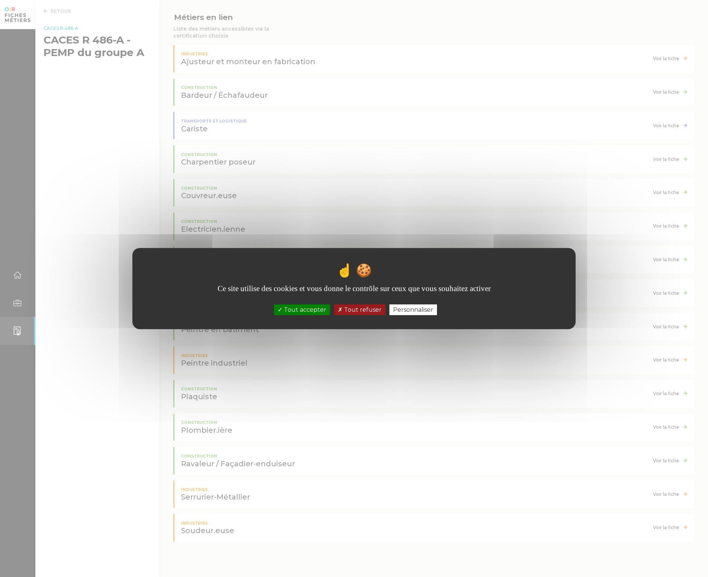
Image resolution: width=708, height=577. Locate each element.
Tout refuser (362, 309)
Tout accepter (304, 309)
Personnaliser (413, 309)
